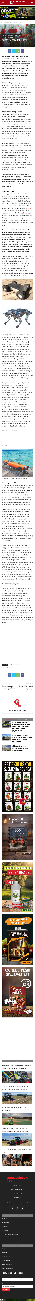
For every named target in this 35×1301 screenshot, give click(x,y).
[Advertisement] (17, 643)
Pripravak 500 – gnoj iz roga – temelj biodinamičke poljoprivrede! (26, 689)
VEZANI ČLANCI (11, 719)
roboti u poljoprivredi (14, 664)
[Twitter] (14, 51)
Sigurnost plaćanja (8, 1268)
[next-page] (6, 755)
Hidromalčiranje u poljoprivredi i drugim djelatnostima (20, 748)
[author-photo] (17, 707)
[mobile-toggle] (3, 2)
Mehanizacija (17, 22)
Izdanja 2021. (18, 35)
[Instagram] (17, 1208)
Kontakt (4, 1219)
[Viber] (22, 51)
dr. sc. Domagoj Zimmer (12, 43)
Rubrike (10, 22)
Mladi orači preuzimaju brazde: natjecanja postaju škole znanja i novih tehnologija (15, 1088)
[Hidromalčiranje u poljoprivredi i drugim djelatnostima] (6, 748)
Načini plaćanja (7, 1264)
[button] (32, 2)
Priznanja (5, 1230)
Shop (3, 1249)
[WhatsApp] (18, 51)
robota (29, 208)
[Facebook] (9, 51)
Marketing (5, 1226)
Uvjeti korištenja (7, 1256)
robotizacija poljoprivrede (9, 667)
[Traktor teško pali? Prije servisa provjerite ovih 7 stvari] (17, 1160)
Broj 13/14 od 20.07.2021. (8, 37)
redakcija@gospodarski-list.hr (23, 1203)
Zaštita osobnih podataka (10, 1234)
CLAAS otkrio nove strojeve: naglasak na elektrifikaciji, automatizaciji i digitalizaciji (15, 1129)
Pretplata (5, 1253)
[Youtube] (22, 1208)
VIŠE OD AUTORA (23, 719)
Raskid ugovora (6, 1260)
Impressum (5, 1222)
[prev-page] (3, 755)
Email (3, 1284)
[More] (27, 51)
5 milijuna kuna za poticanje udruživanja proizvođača (8, 688)
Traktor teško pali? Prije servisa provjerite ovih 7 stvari (17, 1150)
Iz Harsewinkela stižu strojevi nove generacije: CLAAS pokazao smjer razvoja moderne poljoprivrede (21, 726)
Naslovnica (4, 22)
